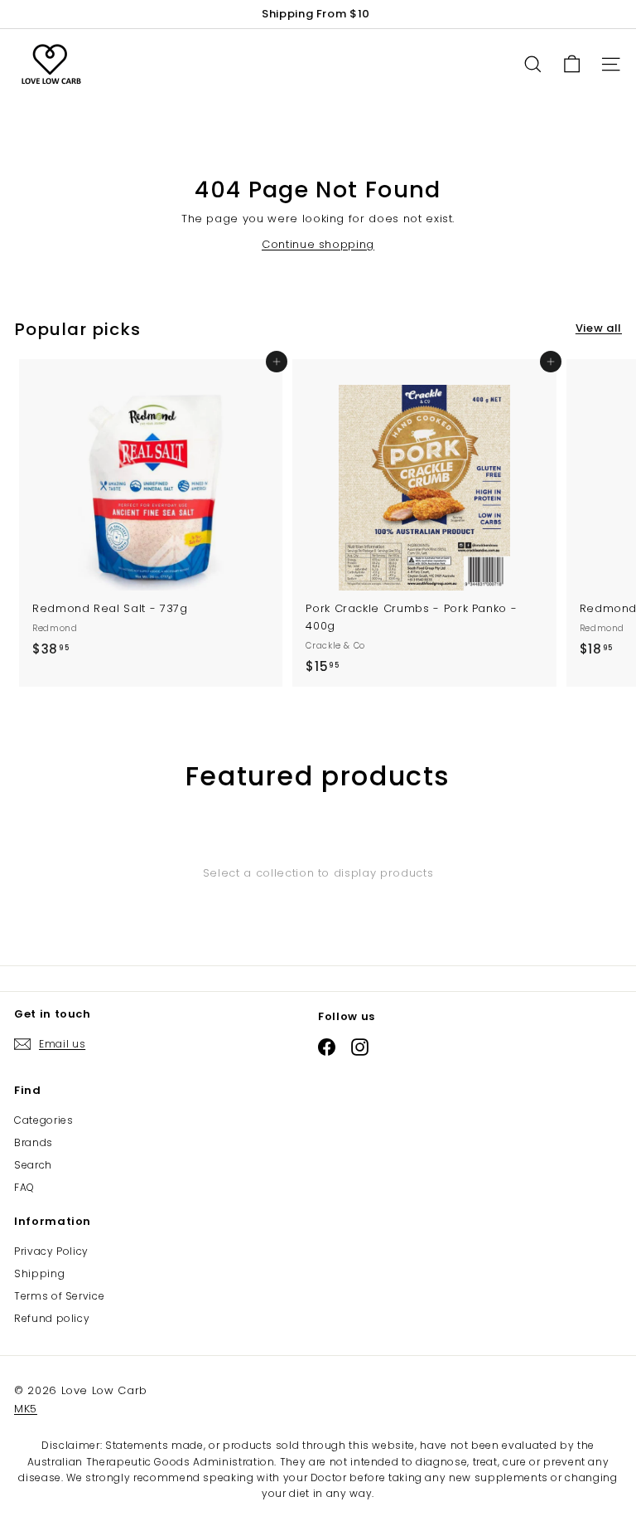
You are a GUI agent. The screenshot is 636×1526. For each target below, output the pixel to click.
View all (599, 328)
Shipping (39, 1273)
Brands (33, 1142)
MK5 (25, 1409)
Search (33, 1165)
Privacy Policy (51, 1251)
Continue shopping (318, 244)
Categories (44, 1120)
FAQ (24, 1187)
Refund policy (51, 1318)
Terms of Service (59, 1296)
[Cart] (571, 64)
